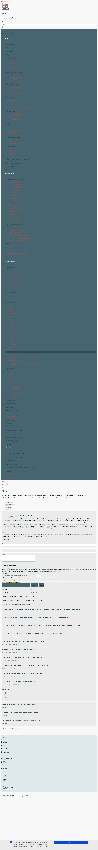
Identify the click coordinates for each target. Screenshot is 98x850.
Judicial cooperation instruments (17, 202)
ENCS (10, 189)
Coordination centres (14, 192)
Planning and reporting (14, 73)
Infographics (10, 407)
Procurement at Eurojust (15, 114)
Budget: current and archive (16, 87)
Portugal (11, 341)
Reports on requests (14, 142)
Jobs (7, 124)
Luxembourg (12, 333)
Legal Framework (13, 68)
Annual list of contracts (15, 121)
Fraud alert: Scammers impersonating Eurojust (21, 467)
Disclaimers (10, 170)
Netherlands (12, 337)
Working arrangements (15, 359)
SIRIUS (11, 248)
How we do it (10, 51)
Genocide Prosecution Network (17, 230)
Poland (11, 339)
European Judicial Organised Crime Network (20, 235)
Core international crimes (15, 272)
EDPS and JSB (12, 156)
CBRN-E (11, 270)
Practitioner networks (13, 224)
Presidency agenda (12, 441)
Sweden (11, 349)
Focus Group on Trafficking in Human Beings (20, 238)
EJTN (10, 383)
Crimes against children (15, 274)
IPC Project (12, 250)
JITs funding (5, 745)
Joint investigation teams (15, 213)
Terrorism (11, 284)
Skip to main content (6, 1)
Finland (11, 318)
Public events (10, 444)
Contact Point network (14, 362)
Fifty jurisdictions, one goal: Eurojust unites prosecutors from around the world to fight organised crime (32, 633)
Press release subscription (14, 430)
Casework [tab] (7, 505)
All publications (11, 400)
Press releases (6, 769)
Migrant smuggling (14, 281)
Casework (9, 289)
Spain (10, 347)
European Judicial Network (16, 232)
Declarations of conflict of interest (17, 159)
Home (6, 36)
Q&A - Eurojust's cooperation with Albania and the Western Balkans (21, 720)
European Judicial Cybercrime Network (18, 234)
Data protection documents (16, 155)
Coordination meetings (15, 190)
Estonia (11, 316)
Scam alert (5, 754)
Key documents (11, 258)
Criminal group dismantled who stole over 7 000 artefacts (18, 649)
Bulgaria (11, 308)
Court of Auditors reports (15, 92)
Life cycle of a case (13, 182)
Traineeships (12, 134)
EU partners (10, 368)
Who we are (10, 44)
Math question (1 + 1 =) (31, 575)
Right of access (13, 140)
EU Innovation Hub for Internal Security (19, 392)
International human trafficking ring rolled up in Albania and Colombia (22, 657)
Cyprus (11, 312)
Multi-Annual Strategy (14, 76)
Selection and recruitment (15, 130)
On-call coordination (14, 194)
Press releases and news (14, 427)
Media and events (11, 417)
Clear (4, 582)
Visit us (8, 471)
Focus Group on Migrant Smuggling (18, 237)
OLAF (10, 381)
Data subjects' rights (14, 151)
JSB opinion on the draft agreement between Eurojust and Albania (20, 712)
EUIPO (10, 379)
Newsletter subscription (14, 437)
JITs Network (12, 229)
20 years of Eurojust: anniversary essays (19, 108)
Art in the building (13, 100)
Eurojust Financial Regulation (16, 93)
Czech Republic (13, 313)
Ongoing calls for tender (15, 116)
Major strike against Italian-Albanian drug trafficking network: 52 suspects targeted (26, 665)
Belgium (11, 307)
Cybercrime (12, 275)
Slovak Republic (13, 344)
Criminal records (13, 216)
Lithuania (11, 332)
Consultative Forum (14, 227)
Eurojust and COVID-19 (15, 195)
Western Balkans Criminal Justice (17, 253)
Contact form (5, 790)
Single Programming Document (17, 77)
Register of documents (15, 143)
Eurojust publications (12, 397)
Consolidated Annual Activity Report (18, 81)
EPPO (10, 373)
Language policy (6, 752)
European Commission (15, 387)
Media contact (10, 420)
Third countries (11, 352)
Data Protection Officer (15, 153)
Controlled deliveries (14, 219)
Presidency (12, 64)
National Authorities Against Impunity (18, 254)
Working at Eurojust (14, 129)
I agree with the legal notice (9, 580)
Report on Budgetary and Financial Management (21, 89)
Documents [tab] (8, 509)
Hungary (11, 325)
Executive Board (13, 63)
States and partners (12, 299)
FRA (10, 386)
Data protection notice (54, 571)
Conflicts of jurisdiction (15, 206)
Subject (3, 550)
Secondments (12, 132)
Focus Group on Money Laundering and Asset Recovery (23, 240)
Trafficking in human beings (16, 286)
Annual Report (12, 79)
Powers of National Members (16, 184)
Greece (11, 324)
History (8, 105)
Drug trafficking (13, 277)
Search (3, 22)
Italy (10, 329)
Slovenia (11, 346)
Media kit (9, 423)
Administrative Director (15, 66)
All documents (11, 404)
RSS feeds (5, 767)
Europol (11, 371)
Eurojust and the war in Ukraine (17, 197)
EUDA (10, 384)
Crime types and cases (12, 264)
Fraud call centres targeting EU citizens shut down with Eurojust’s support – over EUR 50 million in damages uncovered (36, 617)
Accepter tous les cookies (61, 842)
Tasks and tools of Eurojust (15, 179)
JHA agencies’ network (14, 391)
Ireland (11, 327)
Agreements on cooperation (16, 360)
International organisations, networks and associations (23, 363)
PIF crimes (11, 283)
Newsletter (9, 434)
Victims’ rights (12, 198)
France (11, 320)
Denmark (11, 315)
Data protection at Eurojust (16, 150)
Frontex (11, 375)
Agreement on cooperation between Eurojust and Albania (18, 704)
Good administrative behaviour (16, 163)
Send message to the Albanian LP (12, 582)
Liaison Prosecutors (14, 355)
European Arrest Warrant (15, 208)
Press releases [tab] (8, 507)
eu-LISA (11, 378)
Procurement (10, 111)
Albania (16, 728)
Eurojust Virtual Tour (14, 101)
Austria (11, 305)
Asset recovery (13, 205)
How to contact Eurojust (15, 186)
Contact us (8, 450)
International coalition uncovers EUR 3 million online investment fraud (22, 673)
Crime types (10, 267)
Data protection (11, 147)
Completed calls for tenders (16, 119)
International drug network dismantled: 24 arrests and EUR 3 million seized (23, 641)
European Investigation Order (16, 210)
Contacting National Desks (15, 454)
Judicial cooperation (11, 176)
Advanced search (11, 411)
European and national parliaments (18, 389)
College (11, 61)
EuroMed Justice (13, 246)
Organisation (10, 58)
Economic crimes (13, 278)
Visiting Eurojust (13, 474)
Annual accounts (13, 90)
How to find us (12, 476)
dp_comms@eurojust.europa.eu (72, 569)
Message (3, 554)
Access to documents (13, 137)
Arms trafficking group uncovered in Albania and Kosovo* (18, 681)
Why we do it (10, 55)
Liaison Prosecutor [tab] (9, 502)
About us (8, 41)
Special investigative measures (16, 218)
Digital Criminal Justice (14, 221)
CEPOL (11, 376)
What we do (10, 48)
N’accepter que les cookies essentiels (78, 842)
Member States (11, 302)
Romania (11, 342)
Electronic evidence (14, 211)
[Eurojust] (5, 9)
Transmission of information (16, 187)
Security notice (13, 477)
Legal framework (6, 739)
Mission (11, 69)
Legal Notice (10, 166)
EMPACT (11, 251)
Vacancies (11, 127)
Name (3, 543)
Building (9, 97)
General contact (11, 464)
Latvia (10, 330)
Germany (11, 322)
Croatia (11, 310)
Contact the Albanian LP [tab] (10, 504)
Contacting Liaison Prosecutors (16, 457)
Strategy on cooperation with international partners (22, 357)
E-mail (3, 546)
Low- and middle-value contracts (17, 118)
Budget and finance (12, 84)
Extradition (12, 214)
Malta (10, 335)
